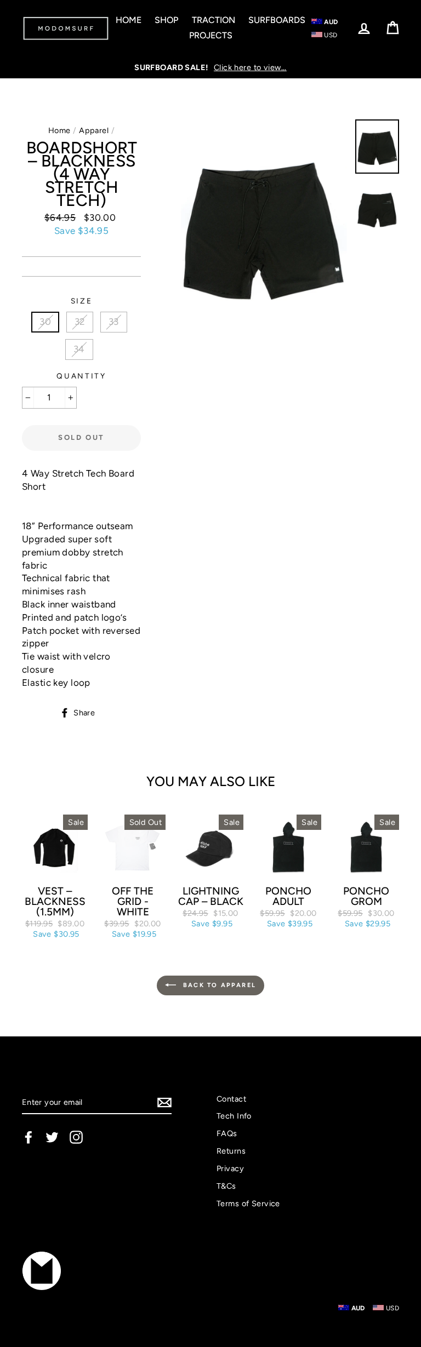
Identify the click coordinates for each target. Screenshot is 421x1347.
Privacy (230, 1168)
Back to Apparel (218, 984)
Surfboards (276, 20)
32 (80, 321)
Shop (166, 20)
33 (114, 321)
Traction (213, 20)
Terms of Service (248, 1203)
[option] (210, 67)
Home (128, 20)
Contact (231, 1099)
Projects (210, 35)
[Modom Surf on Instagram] (76, 1137)
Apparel (94, 130)
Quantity (81, 375)
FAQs (227, 1133)
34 (79, 348)
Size (82, 300)
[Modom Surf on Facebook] (28, 1137)
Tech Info (234, 1116)
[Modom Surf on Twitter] (52, 1137)
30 (45, 321)
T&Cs (226, 1186)
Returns (231, 1151)
